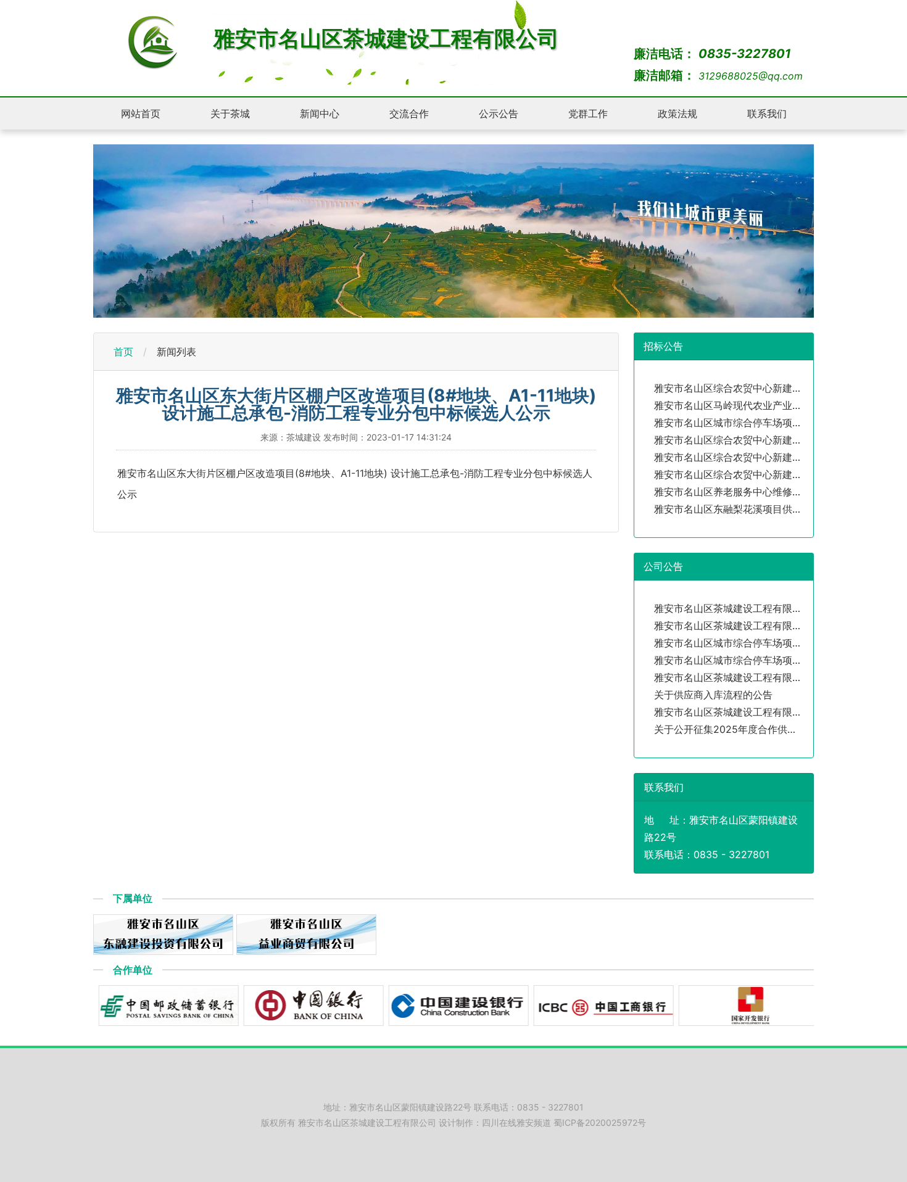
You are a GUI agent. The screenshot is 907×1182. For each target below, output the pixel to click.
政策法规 (677, 113)
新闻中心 (319, 113)
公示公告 (498, 113)
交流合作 (409, 113)
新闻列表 (176, 351)
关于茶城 (230, 113)
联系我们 (767, 113)
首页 (123, 351)
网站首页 (140, 113)
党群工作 (588, 113)
